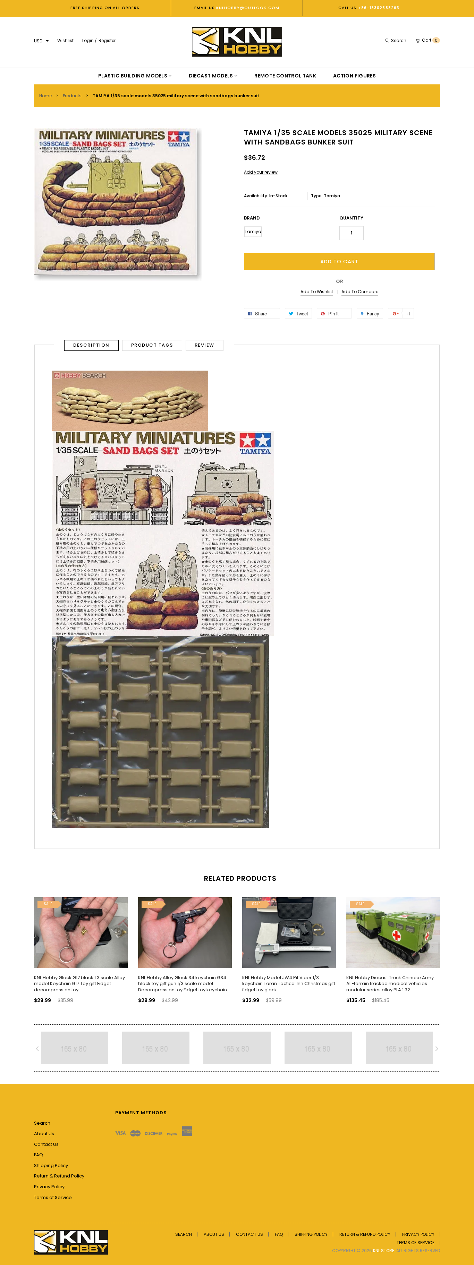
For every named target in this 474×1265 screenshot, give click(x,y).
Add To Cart (339, 261)
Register (107, 40)
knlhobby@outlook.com (247, 7)
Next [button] (433, 947)
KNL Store (383, 1251)
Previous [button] (41, 947)
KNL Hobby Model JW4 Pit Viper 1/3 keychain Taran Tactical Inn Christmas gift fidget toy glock (288, 983)
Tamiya (253, 231)
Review (204, 345)
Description (91, 345)
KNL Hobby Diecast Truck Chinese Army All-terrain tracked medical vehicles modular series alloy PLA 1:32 (390, 983)
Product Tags (152, 345)
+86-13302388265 (379, 7)
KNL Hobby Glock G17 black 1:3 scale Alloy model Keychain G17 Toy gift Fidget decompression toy (79, 983)
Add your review (261, 172)
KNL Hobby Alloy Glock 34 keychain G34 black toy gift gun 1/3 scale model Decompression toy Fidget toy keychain (182, 983)
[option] (81, 944)
